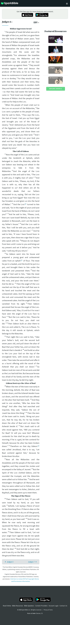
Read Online (7, 606)
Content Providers (41, 606)
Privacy (46, 610)
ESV (36, 22)
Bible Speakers (29, 606)
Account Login (53, 606)
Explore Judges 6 (55, 88)
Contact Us (63, 606)
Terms (51, 610)
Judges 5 (10, 562)
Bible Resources (17, 606)
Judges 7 (31, 562)
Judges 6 (6, 21)
